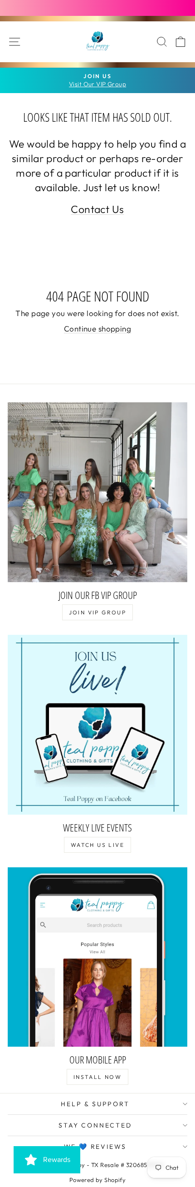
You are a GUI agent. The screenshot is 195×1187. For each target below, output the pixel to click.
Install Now (97, 1076)
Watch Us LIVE (97, 844)
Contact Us (97, 209)
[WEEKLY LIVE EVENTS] (97, 725)
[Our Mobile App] (97, 956)
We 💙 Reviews (95, 1146)
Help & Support (95, 1104)
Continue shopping (97, 328)
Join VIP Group (98, 612)
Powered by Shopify (97, 1179)
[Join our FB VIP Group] (97, 492)
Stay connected (95, 1125)
